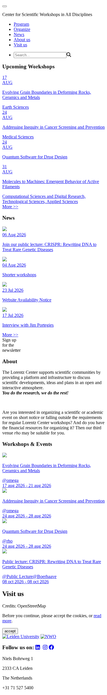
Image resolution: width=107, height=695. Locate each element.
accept (10, 631)
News (19, 34)
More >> (10, 206)
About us (22, 39)
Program (21, 24)
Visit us (20, 44)
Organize (22, 29)
